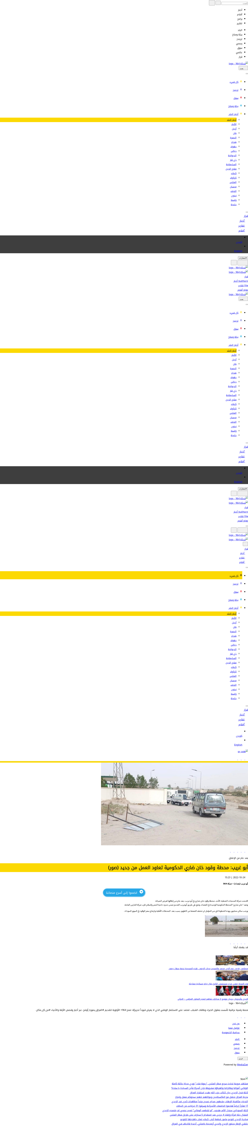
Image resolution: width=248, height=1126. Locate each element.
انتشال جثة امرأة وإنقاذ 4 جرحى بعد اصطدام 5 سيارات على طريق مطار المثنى (209, 1115)
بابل (235, 133)
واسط (234, 200)
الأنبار (234, 124)
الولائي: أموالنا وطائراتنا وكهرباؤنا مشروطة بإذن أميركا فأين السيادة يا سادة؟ (209, 1088)
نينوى (234, 195)
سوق (236, 98)
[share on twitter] (242, 851)
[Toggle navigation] (247, 73)
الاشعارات (243, 258)
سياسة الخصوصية (230, 1032)
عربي (241, 1058)
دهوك (233, 146)
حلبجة (234, 204)
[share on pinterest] (228, 851)
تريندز (235, 90)
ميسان (233, 187)
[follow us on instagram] (239, 1017)
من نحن (235, 1023)
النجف (233, 191)
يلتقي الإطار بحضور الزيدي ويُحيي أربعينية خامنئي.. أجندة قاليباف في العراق (210, 1124)
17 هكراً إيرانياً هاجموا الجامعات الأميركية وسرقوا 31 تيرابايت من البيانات (212, 1106)
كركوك (233, 178)
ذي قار (233, 160)
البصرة (233, 137)
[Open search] (234, 262)
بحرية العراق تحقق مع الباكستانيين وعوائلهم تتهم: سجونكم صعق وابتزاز (211, 1097)
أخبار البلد (233, 114)
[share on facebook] (246, 851)
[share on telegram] (232, 851)
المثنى (233, 182)
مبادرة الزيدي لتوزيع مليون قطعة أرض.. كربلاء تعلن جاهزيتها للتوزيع (214, 1119)
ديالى (234, 151)
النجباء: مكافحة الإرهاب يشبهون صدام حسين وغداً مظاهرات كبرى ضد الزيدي (210, 1101)
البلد (237, 1039)
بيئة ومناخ (233, 106)
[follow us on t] (235, 1017)
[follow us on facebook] (246, 1017)
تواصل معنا (233, 1028)
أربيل (234, 129)
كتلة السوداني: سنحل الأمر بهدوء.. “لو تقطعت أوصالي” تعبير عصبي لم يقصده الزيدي (205, 1110)
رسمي (236, 1043)
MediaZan (242, 1064)
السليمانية (231, 164)
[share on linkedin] (239, 851)
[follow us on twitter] (242, 1017)
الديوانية (232, 155)
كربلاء (234, 173)
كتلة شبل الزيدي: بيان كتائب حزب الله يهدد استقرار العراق (219, 1092)
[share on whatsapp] (235, 851)
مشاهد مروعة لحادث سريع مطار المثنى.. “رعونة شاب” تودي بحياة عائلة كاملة (210, 1083)
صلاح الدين (231, 169)
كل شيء (234, 82)
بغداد (234, 142)
